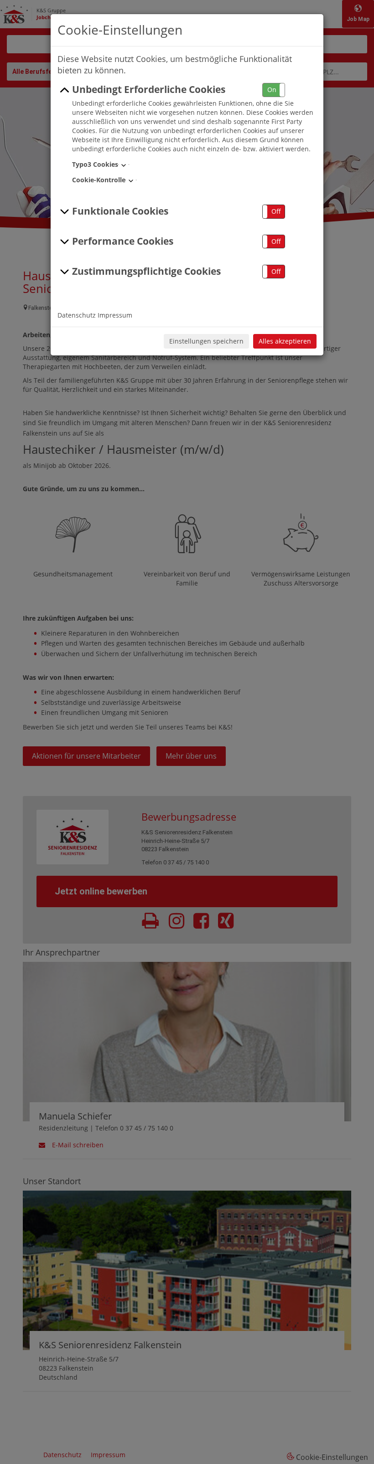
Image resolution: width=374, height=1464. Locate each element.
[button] (273, 90)
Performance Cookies (122, 241)
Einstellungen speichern (206, 341)
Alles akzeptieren (285, 341)
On (271, 89)
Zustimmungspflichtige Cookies (146, 271)
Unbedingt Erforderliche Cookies (148, 89)
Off (276, 211)
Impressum (115, 315)
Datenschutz (76, 315)
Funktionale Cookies (120, 211)
